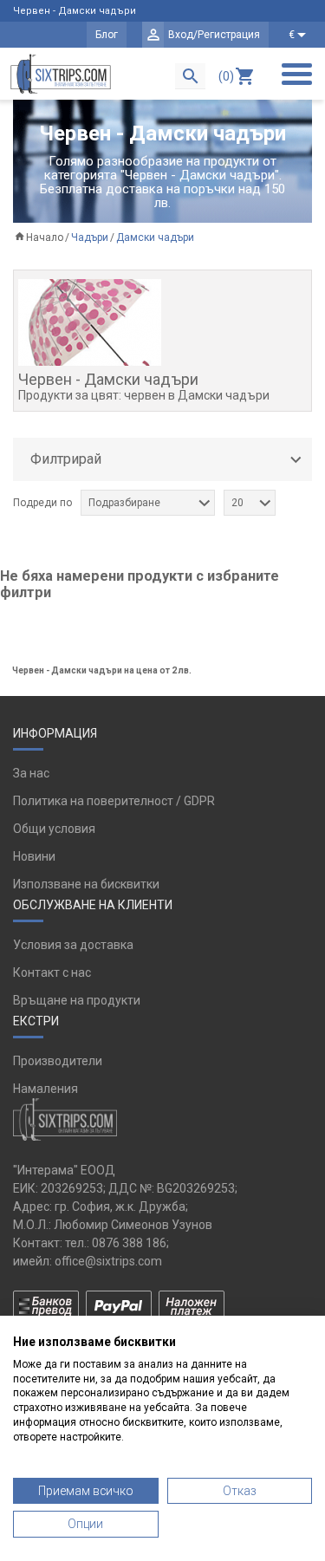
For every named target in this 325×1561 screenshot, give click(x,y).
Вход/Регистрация (214, 35)
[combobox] (148, 503)
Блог (106, 35)
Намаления (45, 1089)
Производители (57, 1061)
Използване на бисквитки (86, 884)
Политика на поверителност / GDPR (114, 801)
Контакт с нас (52, 972)
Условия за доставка (73, 945)
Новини (34, 856)
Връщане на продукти (76, 1000)
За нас (31, 773)
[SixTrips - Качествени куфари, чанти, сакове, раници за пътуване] (61, 73)
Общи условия (54, 829)
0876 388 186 (129, 1243)
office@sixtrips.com (108, 1261)
